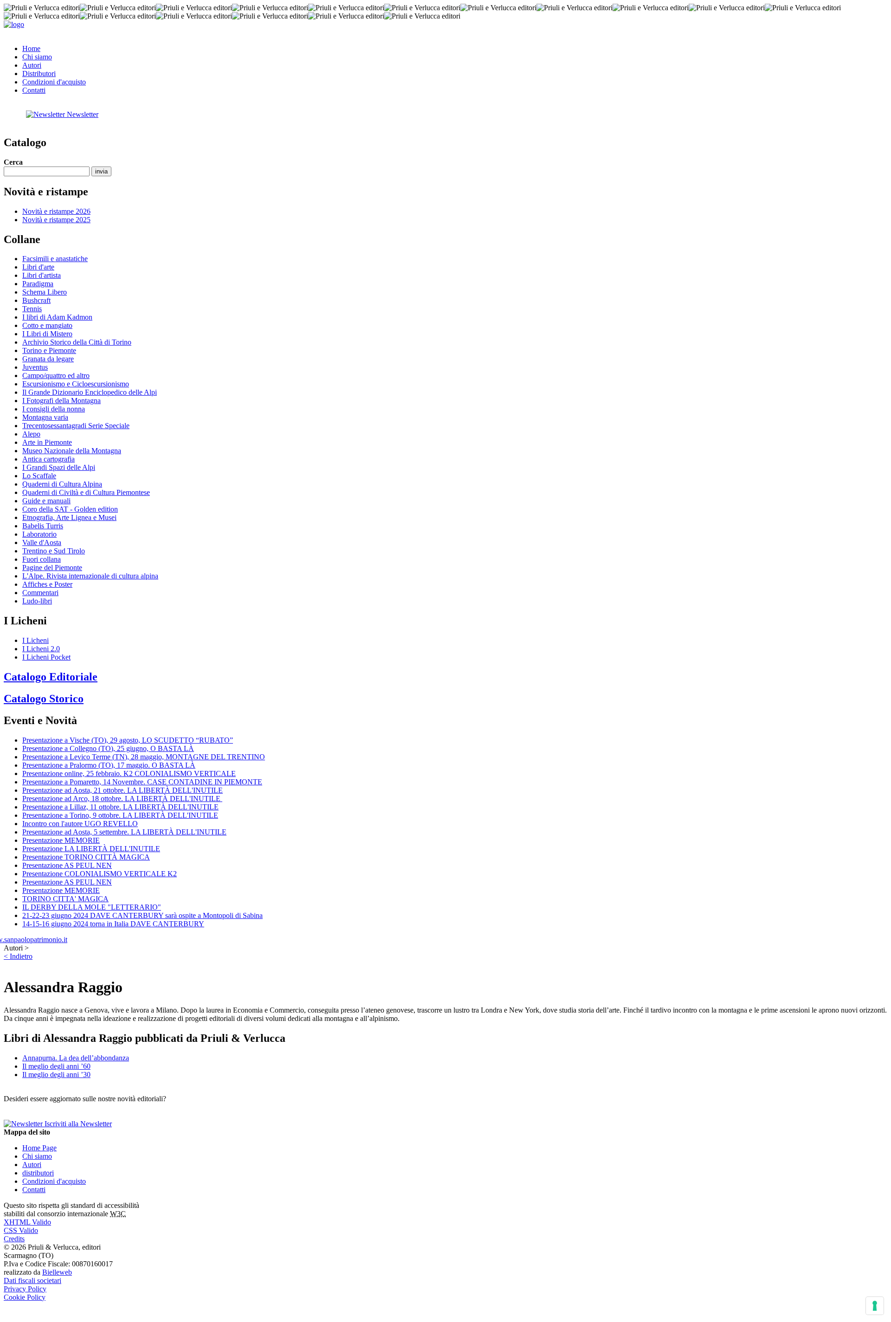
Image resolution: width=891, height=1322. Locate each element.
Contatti (33, 90)
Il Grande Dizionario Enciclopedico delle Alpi (89, 392)
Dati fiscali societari (32, 1280)
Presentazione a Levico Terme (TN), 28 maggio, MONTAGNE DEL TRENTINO (143, 757)
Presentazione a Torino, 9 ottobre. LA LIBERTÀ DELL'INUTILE (120, 815)
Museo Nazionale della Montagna (71, 451)
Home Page (39, 1148)
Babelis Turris (42, 526)
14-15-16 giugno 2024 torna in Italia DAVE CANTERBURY (113, 924)
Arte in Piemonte (47, 442)
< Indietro (18, 956)
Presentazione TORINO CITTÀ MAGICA (86, 857)
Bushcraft (36, 300)
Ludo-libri (37, 601)
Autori (31, 65)
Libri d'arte (38, 267)
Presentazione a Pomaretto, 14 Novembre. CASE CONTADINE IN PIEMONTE (142, 782)
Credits (14, 1239)
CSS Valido (21, 1230)
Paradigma (37, 284)
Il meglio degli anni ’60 (56, 1066)
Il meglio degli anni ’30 (56, 1074)
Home (31, 48)
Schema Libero (44, 292)
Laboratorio (39, 534)
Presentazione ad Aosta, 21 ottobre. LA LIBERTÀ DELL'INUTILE (122, 790)
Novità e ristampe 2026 (56, 211)
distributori (38, 1173)
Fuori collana (41, 559)
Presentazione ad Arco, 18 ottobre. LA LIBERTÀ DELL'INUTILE (122, 798)
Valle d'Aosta (41, 542)
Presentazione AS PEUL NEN (67, 865)
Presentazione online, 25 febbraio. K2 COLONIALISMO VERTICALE (129, 773)
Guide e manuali (46, 501)
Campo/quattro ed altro (56, 375)
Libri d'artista (41, 275)
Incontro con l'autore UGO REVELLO (80, 824)
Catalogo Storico (44, 699)
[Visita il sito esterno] (35, 939)
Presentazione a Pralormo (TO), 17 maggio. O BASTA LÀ (108, 765)
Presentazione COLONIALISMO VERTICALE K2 (99, 874)
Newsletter (81, 114)
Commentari (40, 593)
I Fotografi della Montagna (61, 400)
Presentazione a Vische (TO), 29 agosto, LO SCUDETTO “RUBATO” (127, 740)
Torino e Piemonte (49, 350)
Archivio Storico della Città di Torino (76, 342)
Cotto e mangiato (47, 325)
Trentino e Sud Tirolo (53, 551)
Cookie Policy (24, 1297)
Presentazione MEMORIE (61, 840)
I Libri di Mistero (47, 334)
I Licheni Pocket (46, 657)
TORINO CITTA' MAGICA (65, 899)
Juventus (35, 367)
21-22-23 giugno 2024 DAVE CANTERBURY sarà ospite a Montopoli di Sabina (142, 915)
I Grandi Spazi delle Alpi (58, 467)
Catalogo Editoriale (50, 677)
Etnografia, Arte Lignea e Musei (69, 517)
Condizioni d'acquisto (54, 82)
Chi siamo (37, 57)
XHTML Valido (27, 1222)
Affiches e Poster (47, 584)
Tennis (32, 309)
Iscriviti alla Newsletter (77, 1124)
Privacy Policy (25, 1289)
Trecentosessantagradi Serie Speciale (75, 426)
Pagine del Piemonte (52, 567)
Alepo (31, 434)
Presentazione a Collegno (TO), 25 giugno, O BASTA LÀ (108, 748)
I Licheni (35, 640)
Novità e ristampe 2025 (56, 220)
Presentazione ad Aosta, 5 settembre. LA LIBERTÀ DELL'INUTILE (124, 832)
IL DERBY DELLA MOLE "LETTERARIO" (91, 907)
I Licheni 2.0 (41, 649)
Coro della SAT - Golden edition (70, 509)
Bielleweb (57, 1272)
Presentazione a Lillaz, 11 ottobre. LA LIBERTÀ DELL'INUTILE (120, 807)
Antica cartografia (48, 459)
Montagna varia (45, 417)
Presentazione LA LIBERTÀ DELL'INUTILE (91, 849)
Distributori (39, 73)
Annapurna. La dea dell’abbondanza (75, 1058)
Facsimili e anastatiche (55, 259)
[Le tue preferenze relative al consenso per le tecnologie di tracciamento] (875, 1306)
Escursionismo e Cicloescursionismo (75, 384)
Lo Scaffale (39, 476)
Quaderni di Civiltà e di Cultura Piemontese (86, 492)
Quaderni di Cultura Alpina (62, 484)
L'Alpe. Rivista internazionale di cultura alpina (90, 576)
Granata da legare (48, 359)
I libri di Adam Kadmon (57, 317)
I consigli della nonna (53, 409)
